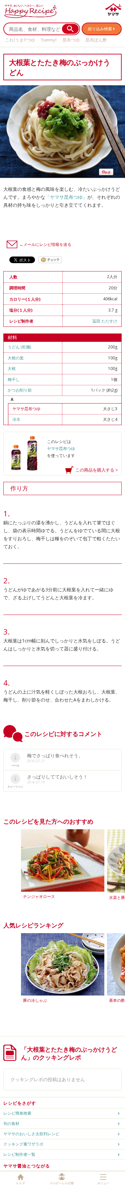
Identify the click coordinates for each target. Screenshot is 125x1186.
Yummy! (49, 39)
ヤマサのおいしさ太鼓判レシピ (31, 1134)
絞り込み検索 (100, 29)
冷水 (16, 419)
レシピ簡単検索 (17, 1113)
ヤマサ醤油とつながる (26, 1166)
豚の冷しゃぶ (35, 1000)
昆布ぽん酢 (96, 39)
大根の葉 (16, 358)
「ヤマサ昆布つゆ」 (66, 197)
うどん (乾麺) (19, 347)
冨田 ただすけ (104, 321)
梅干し (14, 379)
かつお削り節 (20, 390)
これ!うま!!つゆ (20, 39)
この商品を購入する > (96, 470)
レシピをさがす (19, 1103)
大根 (12, 368)
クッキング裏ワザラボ (23, 1144)
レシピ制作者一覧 (19, 1154)
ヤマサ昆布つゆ (26, 408)
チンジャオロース (39, 896)
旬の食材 (11, 1123)
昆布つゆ (71, 39)
